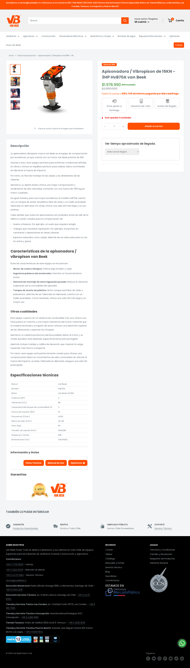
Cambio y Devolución (161, 554)
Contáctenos (112, 580)
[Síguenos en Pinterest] (165, 658)
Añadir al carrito (154, 126)
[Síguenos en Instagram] (159, 658)
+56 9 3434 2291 (14, 589)
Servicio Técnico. (163, 528)
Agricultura (28, 36)
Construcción (48, 36)
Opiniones (174, 36)
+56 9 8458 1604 (34, 631)
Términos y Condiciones (162, 549)
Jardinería (11, 36)
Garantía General (159, 562)
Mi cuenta (141, 21)
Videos (108, 554)
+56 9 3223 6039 (14, 569)
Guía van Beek (13, 45)
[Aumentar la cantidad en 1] (123, 126)
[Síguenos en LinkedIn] (182, 658)
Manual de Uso (56, 462)
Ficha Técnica (34, 462)
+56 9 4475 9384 (15, 575)
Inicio (11, 55)
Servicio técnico (113, 567)
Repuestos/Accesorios (150, 36)
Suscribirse (110, 576)
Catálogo (110, 558)
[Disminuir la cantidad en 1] (105, 126)
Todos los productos (26, 55)
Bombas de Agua (126, 36)
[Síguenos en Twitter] (154, 658)
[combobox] (74, 20)
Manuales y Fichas (114, 562)
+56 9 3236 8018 (77, 622)
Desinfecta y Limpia (100, 36)
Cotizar (179, 45)
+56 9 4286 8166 (30, 617)
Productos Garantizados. (25, 528)
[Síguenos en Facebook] (148, 658)
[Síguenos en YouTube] (171, 658)
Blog (107, 571)
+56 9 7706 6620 (14, 564)
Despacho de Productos (162, 558)
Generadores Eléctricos (71, 36)
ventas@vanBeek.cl (16, 580)
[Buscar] (125, 20)
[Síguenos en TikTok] (176, 658)
